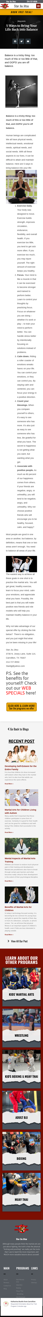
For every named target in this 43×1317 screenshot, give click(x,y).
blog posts (22, 21)
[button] (38, 6)
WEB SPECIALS (18, 690)
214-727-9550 (32, 1)
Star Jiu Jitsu (21, 6)
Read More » (9, 784)
